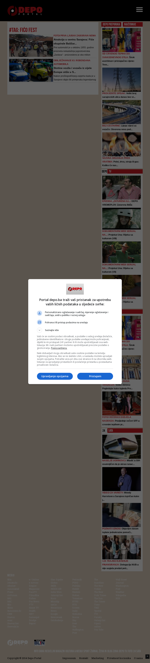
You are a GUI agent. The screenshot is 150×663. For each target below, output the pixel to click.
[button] (75, 330)
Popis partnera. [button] (59, 348)
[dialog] (75, 331)
